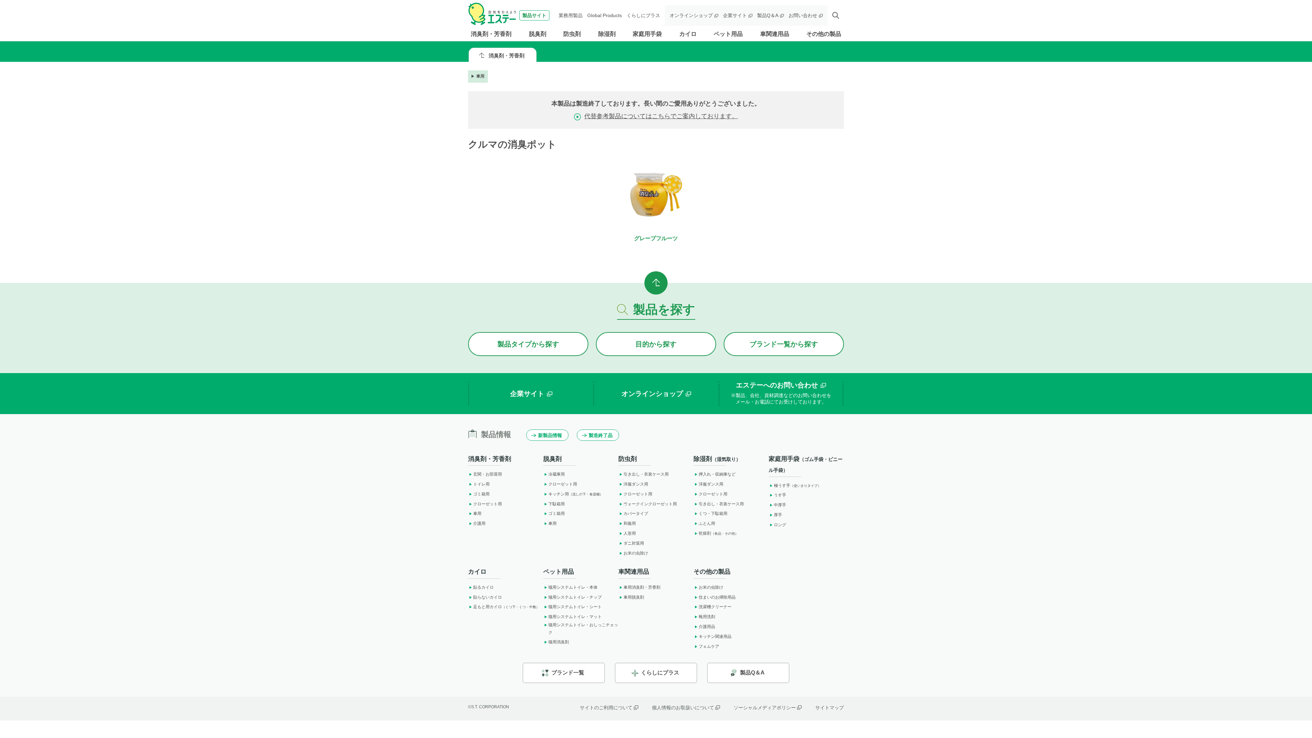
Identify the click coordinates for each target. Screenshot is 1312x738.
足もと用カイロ (506, 606)
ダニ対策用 (634, 543)
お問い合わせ (803, 15)
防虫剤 (572, 34)
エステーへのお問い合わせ (781, 393)
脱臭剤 (537, 34)
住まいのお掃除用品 (717, 597)
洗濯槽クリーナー (715, 606)
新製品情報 (550, 435)
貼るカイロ (483, 587)
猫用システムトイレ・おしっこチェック (583, 629)
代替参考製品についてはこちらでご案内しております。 (661, 116)
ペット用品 (728, 34)
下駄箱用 (556, 504)
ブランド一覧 (567, 672)
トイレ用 (481, 484)
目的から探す (656, 344)
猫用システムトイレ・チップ (575, 597)
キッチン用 (575, 494)
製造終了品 (601, 435)
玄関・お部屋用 (487, 474)
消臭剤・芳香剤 (491, 34)
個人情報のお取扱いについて (683, 707)
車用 (480, 76)
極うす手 (797, 485)
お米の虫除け (636, 553)
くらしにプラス (643, 15)
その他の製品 (823, 34)
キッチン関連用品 (715, 636)
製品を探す (664, 309)
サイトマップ (829, 707)
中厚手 (780, 505)
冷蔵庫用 (556, 474)
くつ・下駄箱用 (713, 513)
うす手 (780, 495)
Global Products (604, 15)
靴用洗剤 (707, 616)
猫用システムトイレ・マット (575, 616)
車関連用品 (774, 34)
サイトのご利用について (606, 707)
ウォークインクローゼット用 (650, 504)
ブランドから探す (784, 344)
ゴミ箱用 (481, 494)
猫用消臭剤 (558, 642)
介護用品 (707, 626)
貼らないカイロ (487, 597)
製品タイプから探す (528, 344)
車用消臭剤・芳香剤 (642, 587)
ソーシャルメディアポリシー (765, 707)
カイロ (688, 34)
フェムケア (709, 646)
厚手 (778, 514)
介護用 (479, 523)
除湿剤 (607, 34)
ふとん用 (707, 523)
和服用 (630, 523)
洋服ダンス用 (636, 484)
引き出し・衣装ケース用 (646, 474)
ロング (780, 524)
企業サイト (735, 15)
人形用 (630, 533)
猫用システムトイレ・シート (575, 606)
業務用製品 (571, 15)
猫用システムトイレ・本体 (573, 587)
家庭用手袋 (647, 34)
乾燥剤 (718, 533)
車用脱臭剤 (634, 597)
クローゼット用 (487, 504)
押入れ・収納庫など (717, 474)
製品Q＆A (767, 15)
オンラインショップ (691, 15)
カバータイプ (636, 513)
